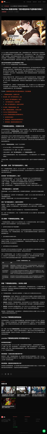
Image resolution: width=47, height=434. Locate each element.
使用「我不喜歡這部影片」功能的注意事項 (14, 104)
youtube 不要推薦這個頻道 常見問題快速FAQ (13, 114)
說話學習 (39, 1)
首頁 (24, 1)
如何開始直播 (29, 1)
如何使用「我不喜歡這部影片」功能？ (13, 99)
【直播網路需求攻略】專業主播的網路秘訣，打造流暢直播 (18, 91)
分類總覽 (14, 423)
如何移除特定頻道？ (9, 117)
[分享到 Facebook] (5, 374)
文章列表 (14, 421)
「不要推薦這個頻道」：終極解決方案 (11, 94)
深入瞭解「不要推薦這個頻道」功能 (11, 107)
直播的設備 (34, 1)
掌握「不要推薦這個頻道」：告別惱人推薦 (12, 109)
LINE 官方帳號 (15, 426)
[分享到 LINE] (8, 374)
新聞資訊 (44, 1)
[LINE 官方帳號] (44, 431)
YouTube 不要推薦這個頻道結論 (10, 112)
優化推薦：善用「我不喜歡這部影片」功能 (12, 97)
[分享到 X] (11, 374)
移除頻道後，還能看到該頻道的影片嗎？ (14, 122)
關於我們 (14, 424)
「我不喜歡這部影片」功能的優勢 (12, 102)
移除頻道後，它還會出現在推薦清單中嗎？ (14, 119)
